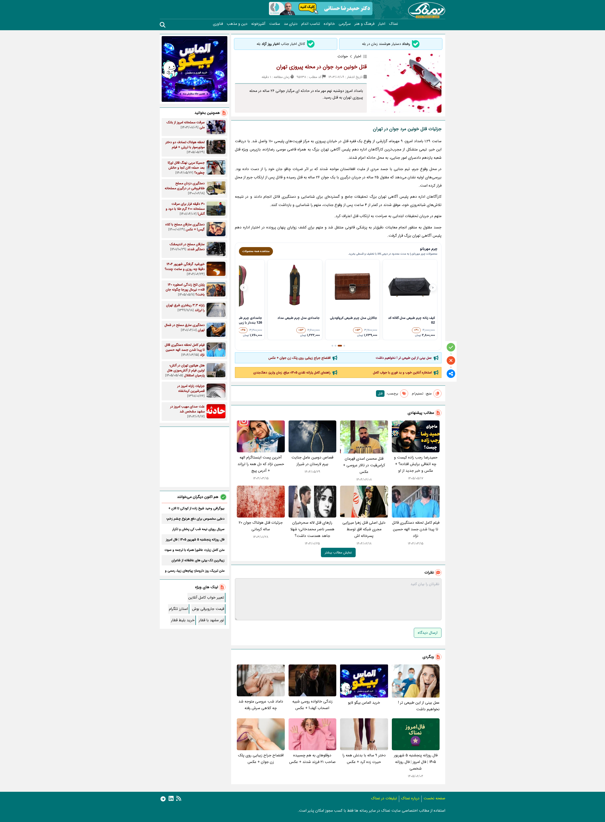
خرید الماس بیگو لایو (364, 703)
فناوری (218, 24)
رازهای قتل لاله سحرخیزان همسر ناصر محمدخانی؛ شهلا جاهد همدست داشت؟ (312, 529)
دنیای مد (291, 24)
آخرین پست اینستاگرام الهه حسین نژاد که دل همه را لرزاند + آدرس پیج (261, 464)
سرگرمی (345, 24)
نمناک (393, 24)
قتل (380, 393)
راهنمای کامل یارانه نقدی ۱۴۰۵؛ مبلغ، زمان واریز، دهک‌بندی (292, 372)
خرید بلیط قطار (182, 620)
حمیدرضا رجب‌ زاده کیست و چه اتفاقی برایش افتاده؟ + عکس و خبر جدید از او (415, 464)
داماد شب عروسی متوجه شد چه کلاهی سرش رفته (260, 704)
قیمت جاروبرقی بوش (208, 609)
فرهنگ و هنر (364, 24)
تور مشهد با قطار (211, 620)
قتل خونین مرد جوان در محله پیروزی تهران (322, 67)
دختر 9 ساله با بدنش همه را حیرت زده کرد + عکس (364, 758)
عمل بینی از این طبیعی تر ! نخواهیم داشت (404, 357)
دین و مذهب (237, 24)
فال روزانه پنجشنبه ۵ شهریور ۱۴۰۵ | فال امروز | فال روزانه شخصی (415, 761)
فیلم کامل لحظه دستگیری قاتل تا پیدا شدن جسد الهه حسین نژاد (415, 529)
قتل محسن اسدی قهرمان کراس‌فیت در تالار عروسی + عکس (364, 465)
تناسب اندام (310, 24)
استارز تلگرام (178, 609)
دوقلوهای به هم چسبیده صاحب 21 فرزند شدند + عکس (312, 758)
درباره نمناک (410, 798)
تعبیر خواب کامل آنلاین (206, 597)
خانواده (329, 24)
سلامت (274, 24)
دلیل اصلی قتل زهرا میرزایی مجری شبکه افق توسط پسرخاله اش (363, 529)
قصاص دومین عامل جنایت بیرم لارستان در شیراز (312, 460)
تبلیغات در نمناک (384, 798)
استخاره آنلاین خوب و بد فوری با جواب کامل (402, 372)
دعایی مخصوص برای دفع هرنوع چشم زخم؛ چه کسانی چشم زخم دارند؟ (195, 518)
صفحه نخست (434, 798)
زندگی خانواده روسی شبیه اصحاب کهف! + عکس (312, 704)
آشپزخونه (258, 24)
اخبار (381, 24)
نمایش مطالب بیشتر (338, 552)
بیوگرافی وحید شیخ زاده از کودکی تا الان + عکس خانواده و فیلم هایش (197, 508)
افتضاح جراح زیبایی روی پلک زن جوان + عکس (299, 357)
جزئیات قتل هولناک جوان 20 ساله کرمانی (261, 526)
